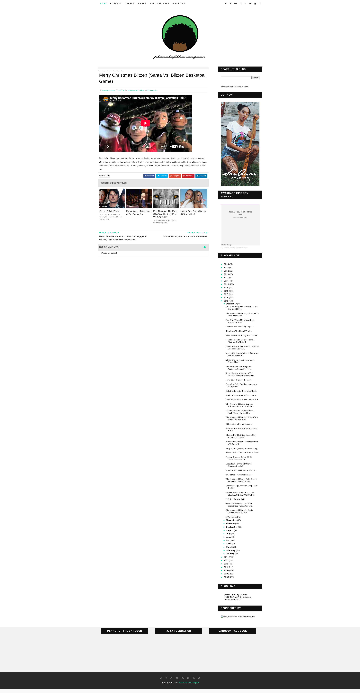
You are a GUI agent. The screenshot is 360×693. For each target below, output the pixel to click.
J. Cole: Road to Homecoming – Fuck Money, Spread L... (240, 411)
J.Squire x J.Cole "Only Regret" (240, 326)
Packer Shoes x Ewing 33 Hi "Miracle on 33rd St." (239, 458)
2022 (226, 277)
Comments (152, 90)
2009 (227, 573)
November (231, 520)
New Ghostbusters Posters (239, 380)
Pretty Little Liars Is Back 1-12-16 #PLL (241, 429)
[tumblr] (260, 3)
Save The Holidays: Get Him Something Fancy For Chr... (239, 504)
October (230, 523)
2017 (226, 294)
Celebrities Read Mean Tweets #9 (242, 399)
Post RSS (179, 3)
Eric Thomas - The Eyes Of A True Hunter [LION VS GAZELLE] (165, 214)
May (228, 540)
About (142, 3)
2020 (227, 284)
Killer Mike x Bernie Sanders (239, 424)
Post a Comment (109, 253)
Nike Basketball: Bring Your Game (241, 335)
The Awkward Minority (105, 71)
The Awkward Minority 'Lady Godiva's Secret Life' (239, 511)
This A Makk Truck (118, 71)
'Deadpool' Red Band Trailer (239, 331)
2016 (226, 297)
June (228, 537)
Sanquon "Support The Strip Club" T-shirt (242, 486)
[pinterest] (199, 678)
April (229, 543)
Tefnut (130, 3)
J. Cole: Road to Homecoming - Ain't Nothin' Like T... (240, 340)
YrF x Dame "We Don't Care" (239, 474)
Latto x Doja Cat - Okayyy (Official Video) (193, 212)
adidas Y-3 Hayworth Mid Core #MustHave (240, 361)
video (141, 90)
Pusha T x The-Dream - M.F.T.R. (241, 470)
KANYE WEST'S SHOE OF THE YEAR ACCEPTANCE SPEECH (240, 493)
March (229, 547)
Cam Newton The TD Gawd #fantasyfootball (238, 465)
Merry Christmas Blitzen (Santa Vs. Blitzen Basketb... (242, 354)
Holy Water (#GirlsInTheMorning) (242, 448)
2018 (226, 291)
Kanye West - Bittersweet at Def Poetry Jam (138, 212)
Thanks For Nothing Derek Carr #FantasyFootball (241, 436)
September (232, 527)
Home (103, 3)
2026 (226, 264)
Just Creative (133, 90)
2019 (226, 287)
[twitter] (226, 3)
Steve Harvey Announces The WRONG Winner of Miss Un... (240, 374)
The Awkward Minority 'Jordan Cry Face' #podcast (242, 314)
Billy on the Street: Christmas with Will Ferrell (242, 442)
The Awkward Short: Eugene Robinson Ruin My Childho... (240, 405)
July (228, 533)
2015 (226, 301)
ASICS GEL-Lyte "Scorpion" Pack (241, 391)
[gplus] (235, 3)
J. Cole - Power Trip (235, 499)
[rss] (245, 3)
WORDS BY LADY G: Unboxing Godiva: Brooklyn (237, 598)
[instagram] (240, 3)
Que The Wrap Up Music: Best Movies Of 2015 (240, 321)
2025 (226, 267)
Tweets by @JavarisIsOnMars (234, 86)
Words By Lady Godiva (235, 594)
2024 (226, 271)
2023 (226, 274)
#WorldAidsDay (233, 517)
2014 (226, 557)
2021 (226, 281)
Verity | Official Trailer (109, 211)
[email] (250, 3)
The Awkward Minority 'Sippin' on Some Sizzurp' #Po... (242, 418)
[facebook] (231, 3)
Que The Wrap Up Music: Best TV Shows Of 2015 (242, 307)
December (231, 303)
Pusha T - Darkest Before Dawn (241, 395)
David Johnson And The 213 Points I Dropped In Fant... (242, 347)
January (230, 553)
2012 (226, 563)
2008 (227, 577)
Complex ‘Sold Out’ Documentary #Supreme (241, 385)
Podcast (116, 3)
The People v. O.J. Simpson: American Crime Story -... (238, 367)
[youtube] (255, 3)
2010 (226, 570)
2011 (226, 567)
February (231, 550)
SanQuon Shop (160, 3)
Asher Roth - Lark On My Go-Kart (242, 452)
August (230, 530)
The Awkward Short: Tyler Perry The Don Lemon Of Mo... (241, 480)
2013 (226, 560)
